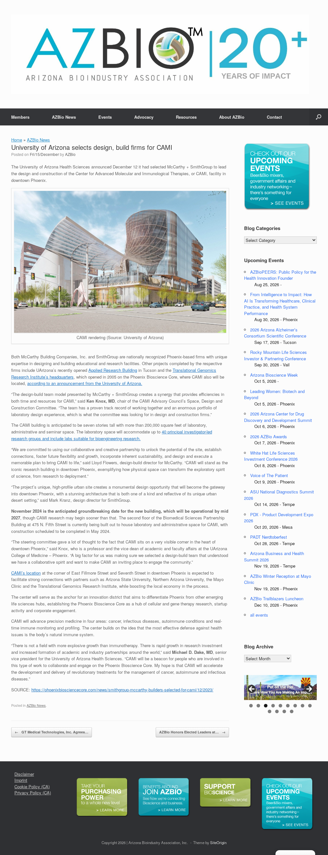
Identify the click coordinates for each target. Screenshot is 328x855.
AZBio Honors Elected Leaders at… (192, 732)
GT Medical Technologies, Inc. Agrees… (51, 732)
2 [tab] (258, 705)
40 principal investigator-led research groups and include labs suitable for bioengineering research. (111, 435)
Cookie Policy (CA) (32, 786)
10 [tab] (269, 711)
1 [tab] (251, 705)
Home (16, 140)
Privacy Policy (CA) (32, 793)
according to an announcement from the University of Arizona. (84, 383)
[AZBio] (160, 54)
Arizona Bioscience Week (274, 375)
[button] (318, 116)
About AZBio (231, 117)
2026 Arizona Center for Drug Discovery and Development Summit (278, 417)
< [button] (252, 689)
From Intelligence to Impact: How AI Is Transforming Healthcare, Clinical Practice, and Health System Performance (280, 303)
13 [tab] (291, 711)
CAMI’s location (26, 573)
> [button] (309, 689)
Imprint (20, 780)
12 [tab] (284, 711)
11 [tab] (277, 711)
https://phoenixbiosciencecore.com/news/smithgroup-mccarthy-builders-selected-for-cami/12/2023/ (122, 690)
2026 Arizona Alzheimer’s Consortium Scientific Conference (275, 333)
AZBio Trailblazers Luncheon (276, 598)
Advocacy (143, 117)
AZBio (70, 154)
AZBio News (64, 117)
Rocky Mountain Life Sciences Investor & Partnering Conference (275, 355)
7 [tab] (295, 705)
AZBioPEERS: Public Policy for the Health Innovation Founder (280, 275)
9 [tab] (310, 705)
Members (20, 117)
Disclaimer (24, 774)
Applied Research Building (112, 370)
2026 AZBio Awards (268, 436)
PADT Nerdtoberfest (268, 537)
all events (259, 615)
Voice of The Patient (269, 475)
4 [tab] (273, 705)
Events (105, 117)
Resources (186, 117)
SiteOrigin (218, 842)
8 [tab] (302, 705)
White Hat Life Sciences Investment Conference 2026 (271, 456)
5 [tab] (280, 705)
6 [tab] (288, 705)
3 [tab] (265, 705)
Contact (274, 117)
